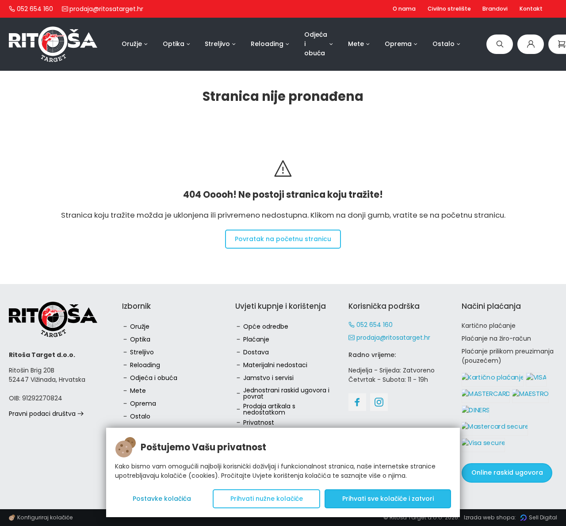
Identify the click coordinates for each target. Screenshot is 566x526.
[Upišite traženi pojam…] (499, 44)
